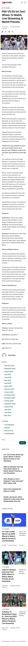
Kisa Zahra (5, 27)
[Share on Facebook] (2, 31)
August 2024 (8, 406)
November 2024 (9, 398)
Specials (7, 427)
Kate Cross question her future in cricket (12, 490)
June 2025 (7, 377)
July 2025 (7, 374)
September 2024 (9, 404)
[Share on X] (5, 31)
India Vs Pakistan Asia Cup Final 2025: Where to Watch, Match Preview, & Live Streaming (13, 470)
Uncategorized (9, 433)
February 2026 (9, 365)
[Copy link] (12, 31)
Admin (4, 545)
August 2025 (8, 371)
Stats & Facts (8, 430)
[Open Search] (21, 2)
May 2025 (7, 380)
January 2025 (9, 392)
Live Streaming (6, 8)
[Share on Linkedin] (9, 31)
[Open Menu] (25, 2)
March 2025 (8, 386)
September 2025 (9, 368)
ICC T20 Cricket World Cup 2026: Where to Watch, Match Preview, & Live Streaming (13, 458)
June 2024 (7, 412)
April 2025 (7, 383)
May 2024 (7, 415)
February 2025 (9, 389)
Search (3, 439)
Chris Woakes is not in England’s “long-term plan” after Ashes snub (13, 481)
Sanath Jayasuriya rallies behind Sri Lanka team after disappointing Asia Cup (14, 499)
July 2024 (7, 409)
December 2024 (9, 395)
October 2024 (9, 401)
